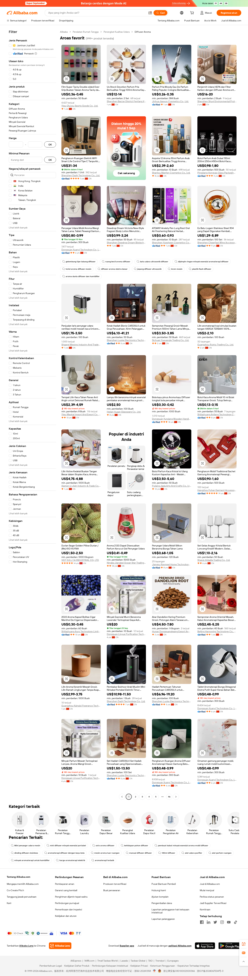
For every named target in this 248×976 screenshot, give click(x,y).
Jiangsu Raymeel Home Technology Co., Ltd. (171, 564)
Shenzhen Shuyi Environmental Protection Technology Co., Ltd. (217, 101)
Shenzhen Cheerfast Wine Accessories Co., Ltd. (217, 242)
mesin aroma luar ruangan (106, 853)
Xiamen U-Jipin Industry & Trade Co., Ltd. (81, 485)
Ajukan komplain (160, 896)
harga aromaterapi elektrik (72, 860)
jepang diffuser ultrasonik (149, 269)
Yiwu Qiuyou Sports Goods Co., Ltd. (79, 105)
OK (50, 144)
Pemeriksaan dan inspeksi (68, 909)
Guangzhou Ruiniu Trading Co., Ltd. (215, 344)
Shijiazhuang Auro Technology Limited (81, 631)
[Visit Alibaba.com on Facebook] (202, 922)
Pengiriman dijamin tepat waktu (71, 896)
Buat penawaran (111, 890)
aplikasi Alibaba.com (179, 945)
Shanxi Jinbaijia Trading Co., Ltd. (213, 560)
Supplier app (127, 945)
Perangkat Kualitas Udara (117, 31)
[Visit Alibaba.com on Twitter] (215, 922)
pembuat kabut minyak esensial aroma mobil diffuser (183, 845)
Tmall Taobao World (107, 960)
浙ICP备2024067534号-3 (210, 971)
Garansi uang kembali (66, 890)
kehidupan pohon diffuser (136, 845)
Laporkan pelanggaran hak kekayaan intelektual (170, 911)
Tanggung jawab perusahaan (21, 896)
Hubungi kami (158, 890)
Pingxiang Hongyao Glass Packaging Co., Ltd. (217, 172)
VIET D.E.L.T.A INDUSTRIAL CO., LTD (80, 560)
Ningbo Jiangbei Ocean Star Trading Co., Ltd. (126, 562)
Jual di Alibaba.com (210, 884)
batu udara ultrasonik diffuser (154, 261)
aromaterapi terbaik (104, 860)
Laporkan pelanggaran (163, 919)
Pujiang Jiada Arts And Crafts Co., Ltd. (171, 485)
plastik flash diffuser (201, 269)
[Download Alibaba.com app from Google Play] (229, 945)
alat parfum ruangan (221, 853)
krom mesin (176, 269)
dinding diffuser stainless (26, 853)
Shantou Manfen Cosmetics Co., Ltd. (171, 172)
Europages (173, 960)
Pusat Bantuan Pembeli (163, 884)
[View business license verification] (154, 971)
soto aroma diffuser (105, 845)
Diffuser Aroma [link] (143, 31)
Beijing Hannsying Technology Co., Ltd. (217, 631)
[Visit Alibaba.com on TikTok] (235, 922)
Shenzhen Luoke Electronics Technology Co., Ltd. (126, 340)
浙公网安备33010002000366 (179, 971)
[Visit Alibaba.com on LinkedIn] (208, 922)
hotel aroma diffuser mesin (78, 269)
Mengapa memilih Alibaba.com (23, 884)
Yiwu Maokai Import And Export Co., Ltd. (81, 414)
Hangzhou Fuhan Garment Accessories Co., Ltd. (217, 490)
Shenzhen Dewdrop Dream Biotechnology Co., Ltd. (126, 242)
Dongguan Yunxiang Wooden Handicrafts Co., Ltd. (171, 418)
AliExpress (76, 960)
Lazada (124, 960)
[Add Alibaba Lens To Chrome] (60, 945)
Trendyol (159, 960)
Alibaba (64, 31)
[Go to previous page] (122, 797)
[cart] (192, 13)
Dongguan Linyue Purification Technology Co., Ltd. (126, 634)
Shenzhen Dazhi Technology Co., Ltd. (80, 175)
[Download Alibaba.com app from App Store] (205, 945)
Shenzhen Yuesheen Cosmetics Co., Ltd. (171, 242)
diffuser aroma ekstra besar (114, 269)
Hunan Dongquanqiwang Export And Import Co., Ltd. (171, 631)
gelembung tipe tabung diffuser (80, 261)
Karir (9, 903)
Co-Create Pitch (15, 890)
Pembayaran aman (64, 884)
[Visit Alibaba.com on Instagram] (222, 922)
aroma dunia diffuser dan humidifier (83, 276)
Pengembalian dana (161, 903)
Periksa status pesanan (212, 896)
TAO (150, 960)
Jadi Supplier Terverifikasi (213, 903)
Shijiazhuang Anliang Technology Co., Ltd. (217, 414)
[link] (243, 944)
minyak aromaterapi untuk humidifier (32, 860)
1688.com (89, 960)
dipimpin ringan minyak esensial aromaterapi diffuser (203, 261)
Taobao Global (138, 960)
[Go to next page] (176, 797)
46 (169, 797)
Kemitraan (205, 909)
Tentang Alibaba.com (18, 877)
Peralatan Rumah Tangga (86, 31)
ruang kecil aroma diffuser (117, 261)
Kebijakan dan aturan (66, 916)
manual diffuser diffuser (140, 853)
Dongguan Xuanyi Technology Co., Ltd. (81, 249)
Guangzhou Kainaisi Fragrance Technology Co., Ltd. (81, 705)
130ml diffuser (168, 853)
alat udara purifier (193, 853)
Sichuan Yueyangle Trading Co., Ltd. (170, 340)
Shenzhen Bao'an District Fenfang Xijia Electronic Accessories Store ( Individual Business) (126, 101)
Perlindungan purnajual (67, 903)
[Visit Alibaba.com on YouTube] (229, 922)
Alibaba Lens (26, 945)
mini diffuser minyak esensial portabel (68, 845)
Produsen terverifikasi (114, 884)
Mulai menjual (207, 890)
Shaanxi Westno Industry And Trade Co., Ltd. (81, 344)
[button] (150, 13)
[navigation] (32, 414)
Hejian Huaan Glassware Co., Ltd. (124, 411)
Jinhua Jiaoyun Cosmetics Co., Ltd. (170, 101)
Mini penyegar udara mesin (27, 845)
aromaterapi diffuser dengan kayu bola (66, 853)
